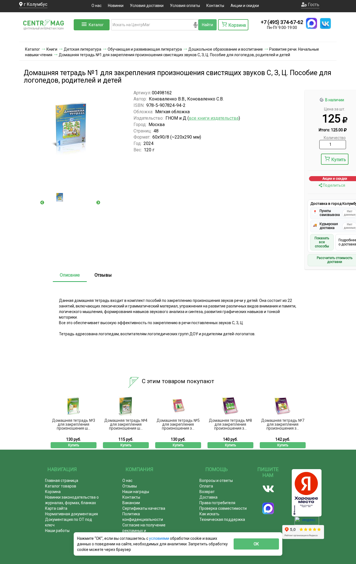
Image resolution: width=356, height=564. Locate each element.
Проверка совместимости (223, 508)
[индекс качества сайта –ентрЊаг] (307, 522)
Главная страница (61, 480)
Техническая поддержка (222, 519)
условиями (159, 538)
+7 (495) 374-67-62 (282, 22)
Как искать (209, 514)
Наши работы (57, 530)
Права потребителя (217, 503)
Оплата (206, 486)
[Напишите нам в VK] (325, 23)
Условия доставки (147, 5)
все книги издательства (214, 118)
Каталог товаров (60, 486)
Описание (70, 275)
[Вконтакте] (268, 489)
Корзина (53, 491)
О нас (97, 5)
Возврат (207, 491)
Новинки (115, 5)
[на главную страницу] (45, 36)
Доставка (208, 497)
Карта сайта (56, 508)
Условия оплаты (185, 5)
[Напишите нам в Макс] (311, 23)
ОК (256, 544)
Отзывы (103, 275)
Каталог (96, 25)
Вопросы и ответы (216, 480)
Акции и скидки (245, 5)
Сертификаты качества (143, 508)
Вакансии (131, 503)
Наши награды (135, 491)
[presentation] (42, 202)
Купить (338, 159)
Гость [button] (313, 4)
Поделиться (333, 185)
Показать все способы (322, 242)
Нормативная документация (71, 514)
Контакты (215, 5)
